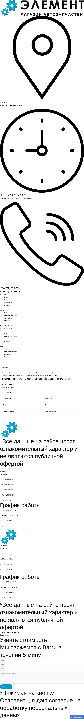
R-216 (47, 405)
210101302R (49, 398)
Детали (8, 392)
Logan (46, 375)
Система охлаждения (16, 373)
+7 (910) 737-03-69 (10, 291)
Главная (5, 373)
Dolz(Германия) (50, 411)
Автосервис (8, 302)
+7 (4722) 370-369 (10, 288)
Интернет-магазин (10, 300)
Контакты (7, 305)
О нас (6, 297)
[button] (42, 310)
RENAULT (57, 375)
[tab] (44, 392)
